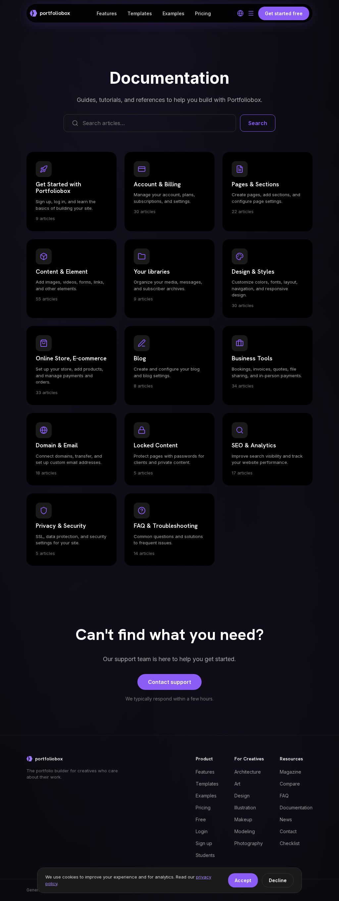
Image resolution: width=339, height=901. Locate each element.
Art (237, 784)
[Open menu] (251, 13)
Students (205, 855)
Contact (288, 831)
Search (257, 123)
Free (201, 819)
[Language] (240, 13)
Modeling (244, 831)
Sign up (204, 843)
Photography (248, 843)
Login (202, 831)
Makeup (243, 819)
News (286, 819)
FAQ (284, 795)
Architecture (247, 772)
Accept (243, 880)
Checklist (290, 843)
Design (242, 795)
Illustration (245, 807)
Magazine (290, 772)
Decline (278, 880)
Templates (139, 13)
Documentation (296, 807)
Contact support (169, 682)
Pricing (203, 13)
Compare (290, 784)
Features (107, 13)
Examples (173, 13)
